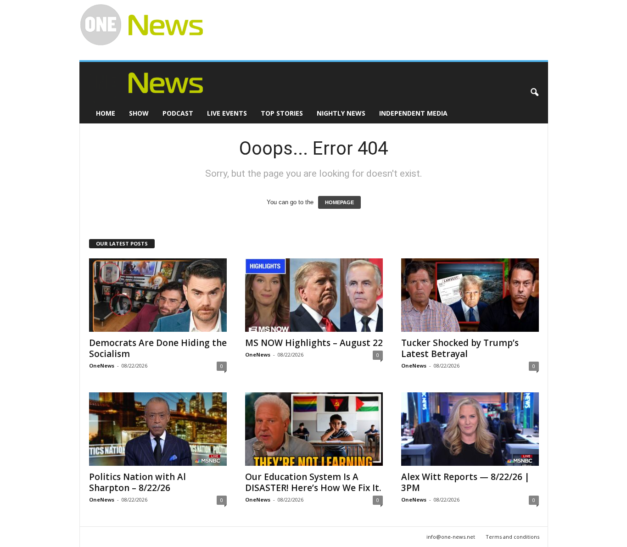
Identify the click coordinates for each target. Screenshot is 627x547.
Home (105, 113)
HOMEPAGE (339, 202)
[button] (534, 93)
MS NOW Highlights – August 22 (314, 343)
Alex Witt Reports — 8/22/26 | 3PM (465, 482)
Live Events (227, 113)
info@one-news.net (450, 536)
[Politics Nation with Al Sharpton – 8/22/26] (158, 429)
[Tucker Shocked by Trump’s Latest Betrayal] (470, 295)
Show (139, 113)
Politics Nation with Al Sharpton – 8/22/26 (137, 482)
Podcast (177, 113)
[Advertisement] (371, 21)
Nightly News (341, 113)
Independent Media (413, 113)
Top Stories (282, 113)
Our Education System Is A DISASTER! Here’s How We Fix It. (313, 482)
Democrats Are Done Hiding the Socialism (158, 348)
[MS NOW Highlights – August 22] (314, 295)
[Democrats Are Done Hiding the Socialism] (158, 295)
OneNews (101, 365)
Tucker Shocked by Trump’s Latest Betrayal (460, 348)
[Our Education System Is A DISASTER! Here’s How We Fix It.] (314, 429)
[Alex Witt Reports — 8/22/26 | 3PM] (470, 429)
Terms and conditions (512, 536)
